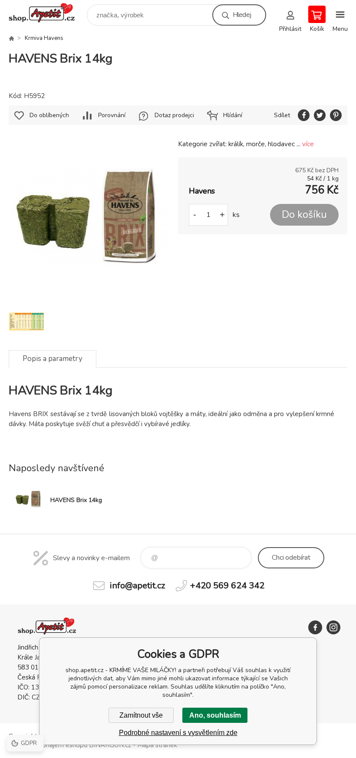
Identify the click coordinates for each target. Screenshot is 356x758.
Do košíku (304, 214)
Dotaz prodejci (174, 115)
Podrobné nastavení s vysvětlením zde (178, 732)
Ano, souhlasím (215, 715)
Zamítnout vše (141, 715)
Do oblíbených (49, 115)
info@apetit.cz (137, 585)
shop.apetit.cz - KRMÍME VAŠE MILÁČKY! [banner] (47, 13)
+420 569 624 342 (227, 585)
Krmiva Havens (44, 38)
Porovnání (111, 115)
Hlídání (232, 115)
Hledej (242, 15)
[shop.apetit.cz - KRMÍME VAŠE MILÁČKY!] (11, 38)
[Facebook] (315, 627)
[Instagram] (333, 627)
